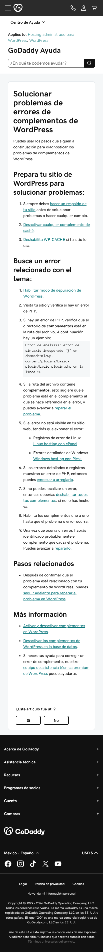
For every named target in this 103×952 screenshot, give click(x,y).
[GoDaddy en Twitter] (46, 866)
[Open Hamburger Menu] (6, 8)
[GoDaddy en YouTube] (58, 866)
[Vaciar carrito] (94, 7)
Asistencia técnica (20, 762)
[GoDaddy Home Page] (25, 831)
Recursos (12, 775)
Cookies (78, 883)
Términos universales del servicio (51, 941)
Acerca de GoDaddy (21, 749)
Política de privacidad (49, 883)
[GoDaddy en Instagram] (20, 866)
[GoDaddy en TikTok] (33, 866)
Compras (12, 814)
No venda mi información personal (52, 893)
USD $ (87, 853)
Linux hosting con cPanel (55, 444)
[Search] (89, 63)
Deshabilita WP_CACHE (44, 239)
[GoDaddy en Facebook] (8, 866)
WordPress (38, 40)
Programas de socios (22, 788)
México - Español (19, 853)
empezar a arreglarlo (55, 479)
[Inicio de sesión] (83, 8)
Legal (23, 883)
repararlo (62, 548)
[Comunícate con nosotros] (73, 8)
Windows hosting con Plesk (57, 459)
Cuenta (10, 801)
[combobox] (46, 63)
